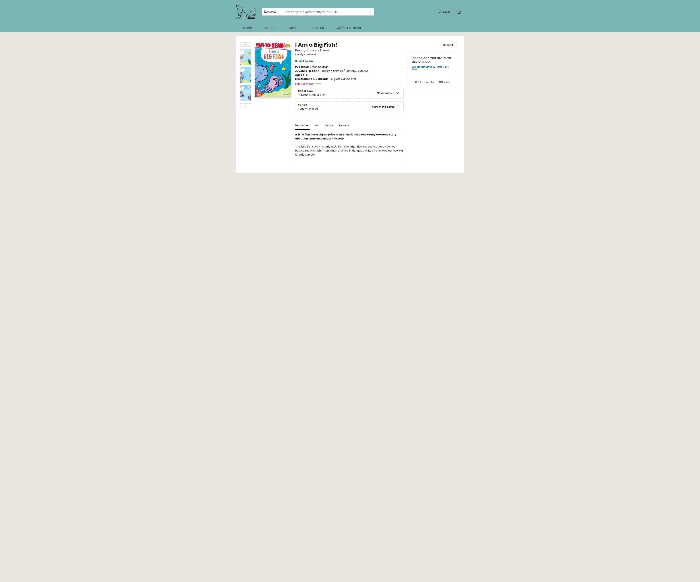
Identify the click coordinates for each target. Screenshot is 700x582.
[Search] (370, 11)
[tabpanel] (349, 149)
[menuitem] (247, 28)
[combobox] (272, 11)
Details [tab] (329, 125)
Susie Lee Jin (304, 61)
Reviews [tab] (344, 125)
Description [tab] (302, 125)
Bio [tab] (317, 125)
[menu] (350, 28)
